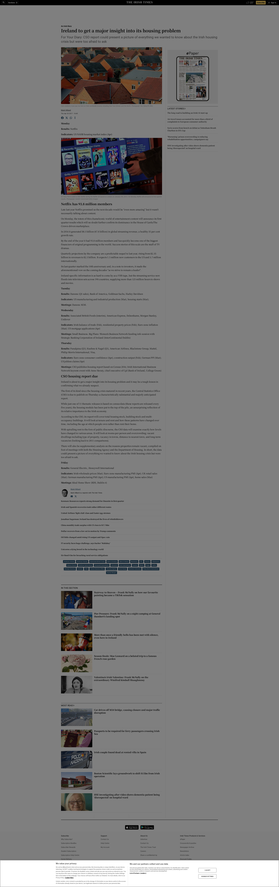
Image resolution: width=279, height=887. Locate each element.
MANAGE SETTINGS (207, 876)
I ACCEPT (207, 870)
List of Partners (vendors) (138, 873)
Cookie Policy (69, 878)
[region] (139, 873)
